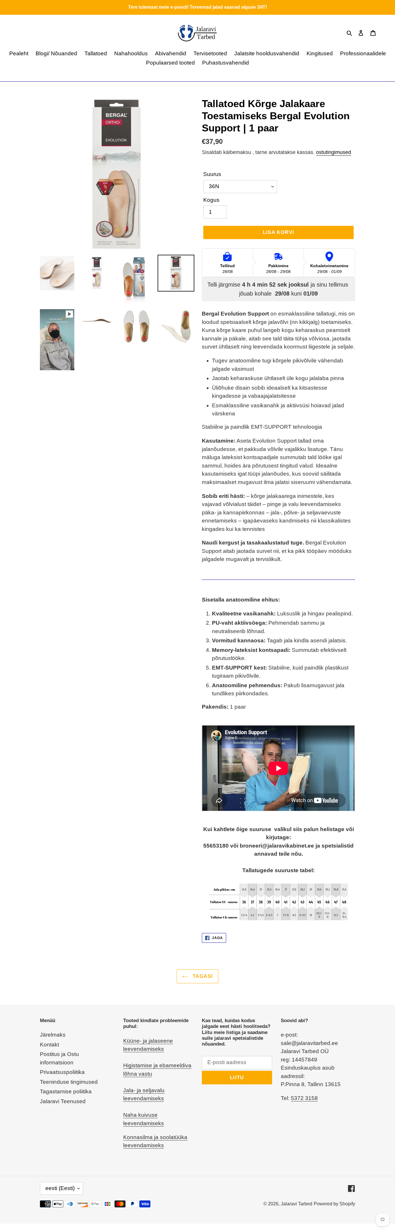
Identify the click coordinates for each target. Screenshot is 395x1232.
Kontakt (49, 1045)
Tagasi (202, 976)
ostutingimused (333, 152)
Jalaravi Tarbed (296, 1203)
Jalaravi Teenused (63, 1101)
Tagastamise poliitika (66, 1091)
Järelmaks (53, 1035)
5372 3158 (304, 1098)
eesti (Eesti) (60, 1188)
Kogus (211, 200)
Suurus (212, 174)
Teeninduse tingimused (69, 1082)
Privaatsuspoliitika (62, 1072)
